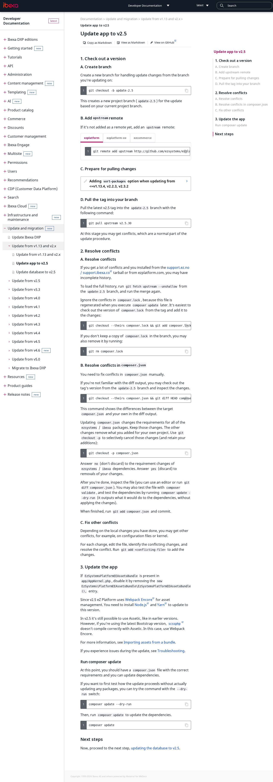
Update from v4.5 (26, 341)
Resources (20, 376)
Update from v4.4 (26, 333)
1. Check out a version (233, 60)
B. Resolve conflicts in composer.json (241, 104)
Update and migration (30, 228)
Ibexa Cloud (21, 206)
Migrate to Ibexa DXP (29, 368)
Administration (20, 74)
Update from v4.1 (26, 306)
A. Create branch (227, 67)
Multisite (19, 153)
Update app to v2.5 (32, 263)
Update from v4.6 (30, 350)
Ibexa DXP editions (23, 39)
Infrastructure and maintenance (33, 217)
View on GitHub (164, 42)
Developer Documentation (16, 21)
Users (12, 171)
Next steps (224, 134)
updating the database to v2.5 (155, 748)
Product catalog (20, 110)
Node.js (141, 604)
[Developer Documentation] (11, 5)
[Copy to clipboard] (186, 90)
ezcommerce (143, 138)
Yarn (161, 604)
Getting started (24, 48)
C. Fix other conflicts (229, 110)
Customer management (27, 136)
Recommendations (23, 180)
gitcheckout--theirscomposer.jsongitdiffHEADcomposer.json (140, 398)
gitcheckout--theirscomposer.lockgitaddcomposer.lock (140, 325)
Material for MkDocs (136, 776)
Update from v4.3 (26, 324)
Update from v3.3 (26, 289)
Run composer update (231, 125)
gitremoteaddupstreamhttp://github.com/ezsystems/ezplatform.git (141, 151)
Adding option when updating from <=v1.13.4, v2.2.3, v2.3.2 (132, 184)
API (10, 66)
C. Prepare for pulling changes (237, 78)
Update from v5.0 (26, 359)
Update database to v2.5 (35, 272)
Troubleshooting (170, 650)
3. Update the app (230, 119)
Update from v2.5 (26, 280)
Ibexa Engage (18, 144)
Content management (30, 83)
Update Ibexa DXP (26, 237)
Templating (21, 92)
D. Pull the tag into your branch (237, 84)
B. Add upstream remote (232, 72)
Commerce (16, 118)
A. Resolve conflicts (229, 99)
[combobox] (244, 5)
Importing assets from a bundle (149, 642)
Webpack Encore (138, 599)
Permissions (18, 162)
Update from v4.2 (26, 315)
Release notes (23, 394)
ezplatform (91, 138)
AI (13, 101)
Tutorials (15, 57)
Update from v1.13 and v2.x (34, 246)
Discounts (16, 127)
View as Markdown (133, 42)
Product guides (20, 385)
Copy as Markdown (99, 43)
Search (13, 197)
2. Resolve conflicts (231, 93)
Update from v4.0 (26, 298)
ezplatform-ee (116, 138)
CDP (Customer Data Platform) (33, 188)
